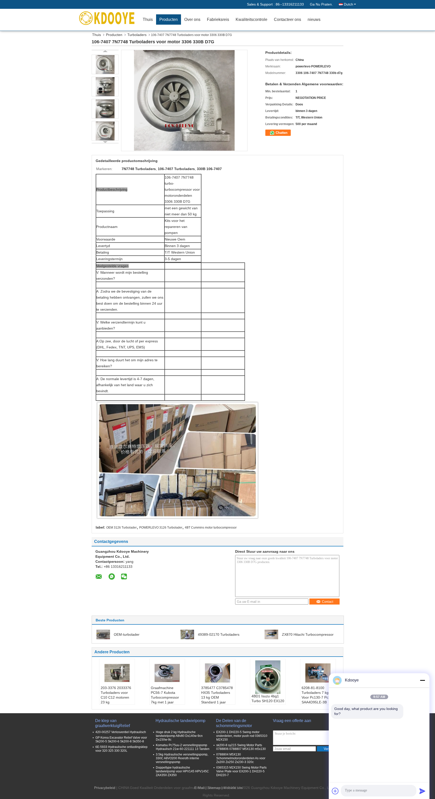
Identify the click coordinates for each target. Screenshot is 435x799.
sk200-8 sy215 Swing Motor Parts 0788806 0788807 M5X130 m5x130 (241, 747)
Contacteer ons (287, 19)
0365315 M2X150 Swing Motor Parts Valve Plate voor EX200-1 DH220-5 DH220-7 (241, 771)
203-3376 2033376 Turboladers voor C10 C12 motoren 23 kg (116, 695)
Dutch (348, 4)
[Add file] (335, 790)
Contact (327, 602)
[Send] (422, 790)
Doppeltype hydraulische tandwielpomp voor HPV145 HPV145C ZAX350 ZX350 (182, 771)
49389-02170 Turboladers (218, 634)
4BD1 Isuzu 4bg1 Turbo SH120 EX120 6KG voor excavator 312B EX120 (267, 703)
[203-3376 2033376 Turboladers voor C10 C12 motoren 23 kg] (117, 673)
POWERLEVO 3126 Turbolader (160, 527)
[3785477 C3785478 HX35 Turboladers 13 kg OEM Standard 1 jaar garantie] (217, 673)
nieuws (314, 19)
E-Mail (199, 788)
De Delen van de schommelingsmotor (234, 723)
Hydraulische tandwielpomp (180, 720)
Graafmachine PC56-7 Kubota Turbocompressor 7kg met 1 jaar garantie (165, 697)
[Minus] (422, 680)
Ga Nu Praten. (321, 4)
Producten (168, 19)
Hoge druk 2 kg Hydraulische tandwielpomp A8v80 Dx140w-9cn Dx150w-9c (179, 735)
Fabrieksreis (218, 19)
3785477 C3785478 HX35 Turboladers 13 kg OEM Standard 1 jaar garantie (217, 697)
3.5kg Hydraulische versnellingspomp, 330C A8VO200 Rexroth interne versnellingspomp (182, 758)
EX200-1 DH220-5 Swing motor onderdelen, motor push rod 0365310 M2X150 (241, 735)
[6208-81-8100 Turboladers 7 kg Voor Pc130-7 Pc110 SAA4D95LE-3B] (318, 673)
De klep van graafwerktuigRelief (112, 723)
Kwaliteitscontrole (251, 19)
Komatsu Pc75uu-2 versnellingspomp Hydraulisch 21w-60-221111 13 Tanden (182, 747)
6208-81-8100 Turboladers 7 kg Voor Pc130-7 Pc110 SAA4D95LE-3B (318, 695)
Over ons (192, 19)
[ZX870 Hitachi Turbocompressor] (271, 634)
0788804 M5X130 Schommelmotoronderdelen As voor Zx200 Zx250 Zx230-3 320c (240, 758)
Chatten (281, 133)
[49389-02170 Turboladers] (187, 634)
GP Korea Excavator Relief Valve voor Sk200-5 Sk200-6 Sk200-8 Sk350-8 (121, 739)
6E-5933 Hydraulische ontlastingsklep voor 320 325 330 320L (121, 748)
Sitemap (214, 788)
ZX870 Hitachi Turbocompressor (308, 634)
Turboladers (137, 35)
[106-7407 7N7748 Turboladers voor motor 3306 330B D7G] (105, 64)
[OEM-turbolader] (103, 634)
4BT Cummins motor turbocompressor (211, 527)
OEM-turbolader (126, 634)
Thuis (148, 19)
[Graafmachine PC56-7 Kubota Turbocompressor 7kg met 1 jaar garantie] (167, 673)
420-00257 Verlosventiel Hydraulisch (120, 732)
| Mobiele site (232, 788)
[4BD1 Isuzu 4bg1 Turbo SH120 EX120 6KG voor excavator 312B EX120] (267, 677)
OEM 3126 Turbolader (121, 527)
